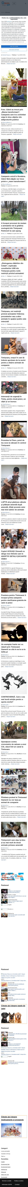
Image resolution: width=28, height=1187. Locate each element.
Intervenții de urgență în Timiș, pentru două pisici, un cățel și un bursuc (13, 399)
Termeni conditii (6, 1181)
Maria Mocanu (6, 448)
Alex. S (4, 233)
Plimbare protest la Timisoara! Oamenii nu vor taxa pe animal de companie (14, 799)
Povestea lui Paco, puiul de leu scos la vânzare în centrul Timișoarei (13, 442)
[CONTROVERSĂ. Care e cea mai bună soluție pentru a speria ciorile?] (14, 682)
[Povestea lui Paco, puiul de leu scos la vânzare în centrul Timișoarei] (14, 429)
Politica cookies (18, 1181)
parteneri (9, 21)
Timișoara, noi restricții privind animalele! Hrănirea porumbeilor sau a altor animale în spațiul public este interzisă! (13, 316)
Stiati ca (3, 1156)
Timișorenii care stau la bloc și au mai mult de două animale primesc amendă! (13, 842)
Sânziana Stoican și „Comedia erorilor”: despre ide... (13, 980)
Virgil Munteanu (6, 404)
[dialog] (14, 34)
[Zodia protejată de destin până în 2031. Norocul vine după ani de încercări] (4, 1039)
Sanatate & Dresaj (5, 1153)
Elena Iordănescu (7, 122)
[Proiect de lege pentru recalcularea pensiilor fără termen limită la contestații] (4, 999)
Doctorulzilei (4, 1177)
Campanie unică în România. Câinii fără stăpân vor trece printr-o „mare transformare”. (13, 178)
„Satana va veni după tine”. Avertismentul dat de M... (14, 891)
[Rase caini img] (11, 1022)
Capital (2, 1161)
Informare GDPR (7, 1184)
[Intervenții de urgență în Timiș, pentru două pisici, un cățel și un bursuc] (14, 387)
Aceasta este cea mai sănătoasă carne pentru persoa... (16, 984)
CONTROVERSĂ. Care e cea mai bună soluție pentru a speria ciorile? (13, 699)
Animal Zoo (5, 654)
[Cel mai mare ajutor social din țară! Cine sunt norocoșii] (4, 915)
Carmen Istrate (6, 605)
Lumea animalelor (5, 1151)
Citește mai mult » (11, 63)
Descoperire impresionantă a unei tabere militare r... (16, 989)
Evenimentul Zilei (5, 1164)
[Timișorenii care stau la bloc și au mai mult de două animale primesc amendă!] (14, 829)
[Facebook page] (12, 880)
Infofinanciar (4, 1169)
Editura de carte (5, 1174)
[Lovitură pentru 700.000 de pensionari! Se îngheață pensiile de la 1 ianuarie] (4, 1034)
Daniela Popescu (7, 55)
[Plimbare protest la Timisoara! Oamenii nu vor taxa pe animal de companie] (14, 782)
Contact (17, 1184)
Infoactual (3, 1172)
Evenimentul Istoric (5, 1167)
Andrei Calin (5, 704)
